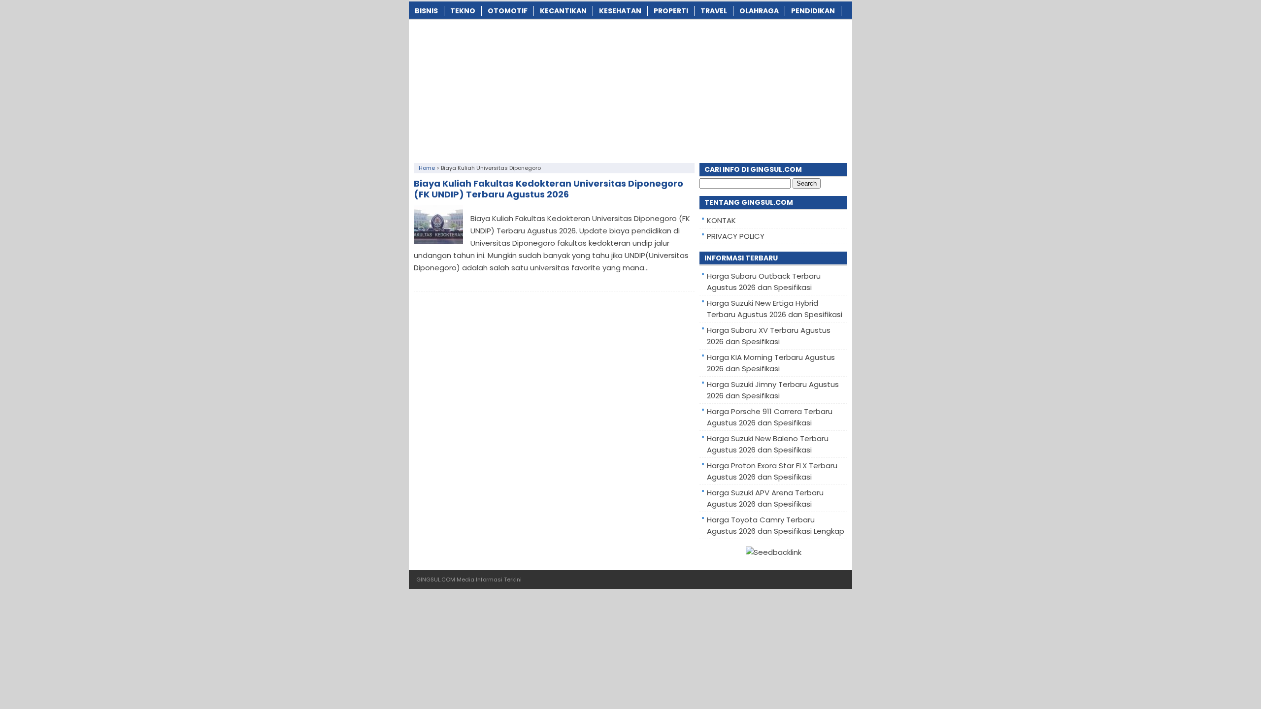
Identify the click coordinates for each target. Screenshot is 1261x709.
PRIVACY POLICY (735, 236)
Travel (713, 11)
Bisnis (426, 11)
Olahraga (759, 11)
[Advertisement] (630, 89)
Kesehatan (620, 11)
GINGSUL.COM (435, 579)
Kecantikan (563, 11)
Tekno (462, 11)
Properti (671, 11)
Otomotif (508, 11)
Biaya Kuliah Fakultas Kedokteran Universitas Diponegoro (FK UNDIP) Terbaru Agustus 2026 (548, 188)
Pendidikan (813, 11)
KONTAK (721, 220)
